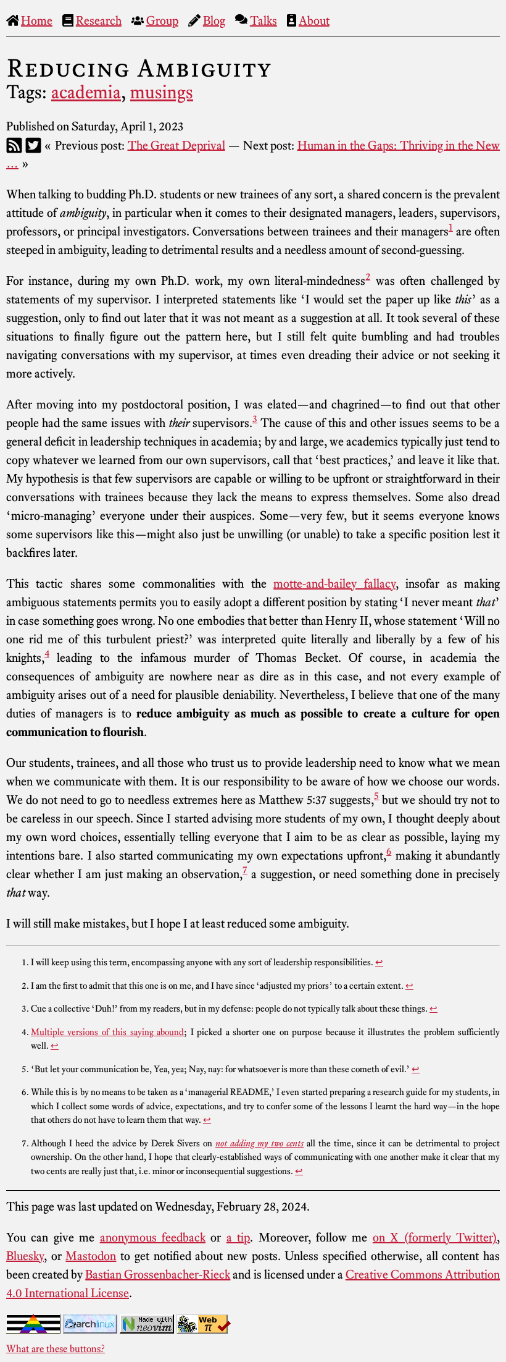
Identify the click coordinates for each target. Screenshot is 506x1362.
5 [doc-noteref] (376, 795)
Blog (214, 20)
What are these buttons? (55, 1348)
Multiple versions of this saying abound (107, 1032)
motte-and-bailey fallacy (334, 583)
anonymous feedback (152, 1237)
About (314, 20)
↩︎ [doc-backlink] (379, 962)
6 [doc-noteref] (388, 851)
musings (161, 92)
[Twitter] (33, 144)
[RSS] (14, 144)
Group (162, 20)
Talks (263, 20)
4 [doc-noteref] (46, 653)
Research (99, 20)
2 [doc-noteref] (367, 276)
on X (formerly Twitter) (435, 1237)
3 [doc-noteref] (254, 418)
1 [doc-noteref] (451, 227)
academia (86, 92)
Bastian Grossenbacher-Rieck (157, 1274)
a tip (238, 1237)
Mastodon (90, 1255)
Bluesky (25, 1255)
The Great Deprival (176, 144)
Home (36, 20)
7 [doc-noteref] (245, 869)
